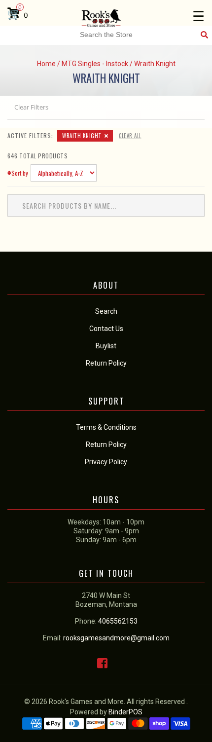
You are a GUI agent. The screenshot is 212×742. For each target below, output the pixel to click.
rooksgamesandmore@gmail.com (116, 638)
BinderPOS (125, 712)
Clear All (130, 136)
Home (46, 64)
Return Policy (106, 444)
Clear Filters (31, 107)
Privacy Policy (106, 462)
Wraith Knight (82, 136)
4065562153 (118, 621)
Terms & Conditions (106, 427)
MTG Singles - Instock (95, 64)
